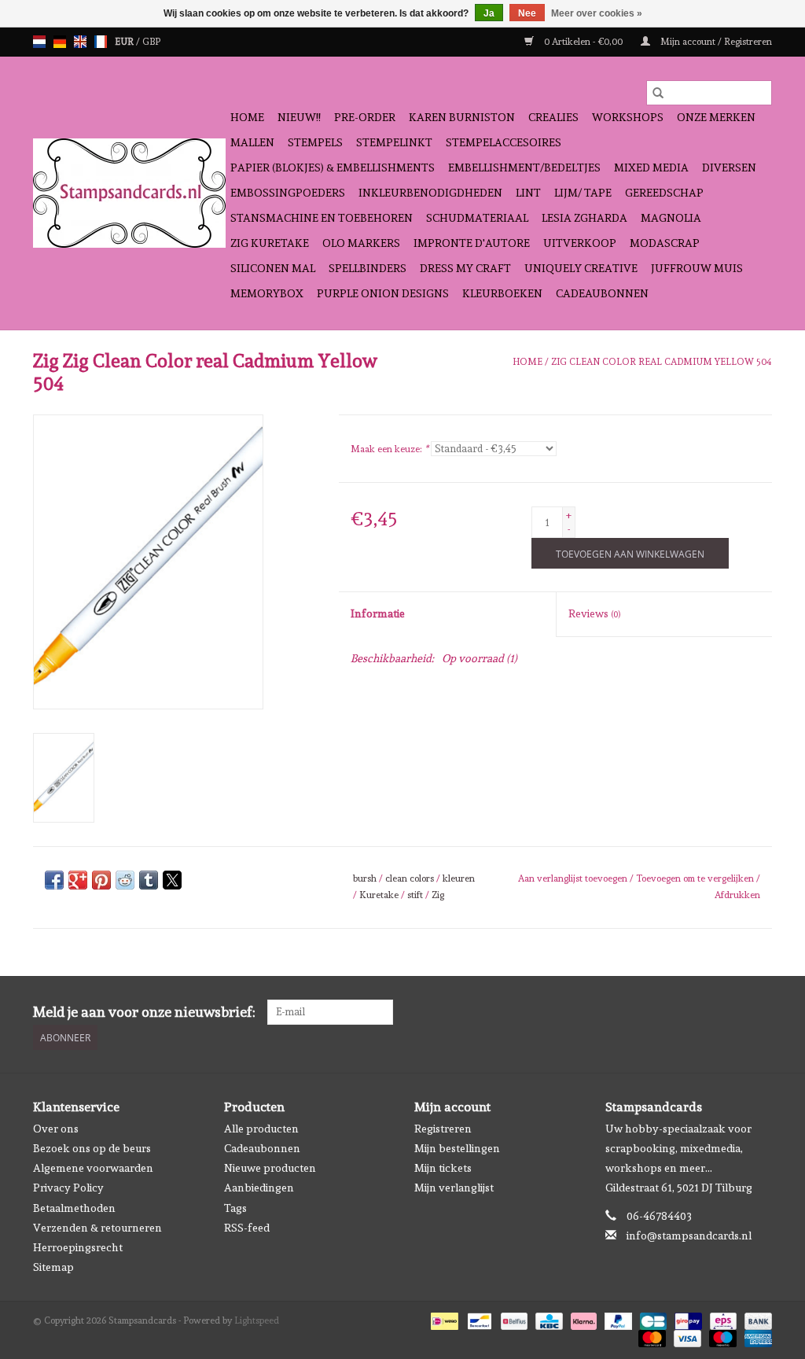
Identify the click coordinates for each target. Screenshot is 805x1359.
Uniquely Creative (581, 268)
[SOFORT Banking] (582, 1318)
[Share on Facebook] (54, 880)
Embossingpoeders (287, 192)
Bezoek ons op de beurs (92, 1148)
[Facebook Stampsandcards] (731, 1012)
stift (415, 894)
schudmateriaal (477, 218)
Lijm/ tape (583, 192)
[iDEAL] (442, 1318)
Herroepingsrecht (78, 1247)
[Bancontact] (478, 1318)
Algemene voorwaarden (93, 1168)
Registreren (443, 1128)
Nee (527, 13)
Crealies (553, 117)
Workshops (627, 117)
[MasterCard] (650, 1336)
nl (39, 41)
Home (247, 117)
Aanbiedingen (259, 1187)
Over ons (56, 1128)
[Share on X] (172, 880)
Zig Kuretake (269, 243)
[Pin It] (101, 880)
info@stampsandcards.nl (689, 1235)
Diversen (729, 167)
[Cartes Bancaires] (651, 1318)
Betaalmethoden (74, 1208)
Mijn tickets (443, 1168)
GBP (151, 41)
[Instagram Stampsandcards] (759, 1012)
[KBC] (547, 1318)
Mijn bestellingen (457, 1148)
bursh (365, 878)
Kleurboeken (502, 293)
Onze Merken (716, 117)
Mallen (252, 142)
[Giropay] (686, 1318)
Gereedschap (664, 192)
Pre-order (364, 117)
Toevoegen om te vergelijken (696, 878)
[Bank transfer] (755, 1318)
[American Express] (755, 1336)
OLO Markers (361, 243)
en (80, 41)
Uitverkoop (579, 243)
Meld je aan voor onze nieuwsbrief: (144, 1012)
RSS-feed (247, 1227)
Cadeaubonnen (602, 293)
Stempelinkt (394, 142)
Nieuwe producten (270, 1168)
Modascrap (665, 243)
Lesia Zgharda (584, 218)
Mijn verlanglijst (454, 1187)
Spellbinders (367, 268)
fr (100, 41)
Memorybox (266, 293)
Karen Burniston (462, 117)
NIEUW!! (299, 117)
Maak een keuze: (389, 449)
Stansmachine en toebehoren (321, 218)
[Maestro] (721, 1336)
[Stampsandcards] (129, 193)
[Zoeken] (658, 92)
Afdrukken (737, 894)
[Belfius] (512, 1318)
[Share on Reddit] (125, 880)
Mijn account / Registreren (715, 41)
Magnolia (671, 218)
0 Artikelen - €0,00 (583, 41)
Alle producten (261, 1128)
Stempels (315, 142)
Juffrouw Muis (697, 268)
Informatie (378, 613)
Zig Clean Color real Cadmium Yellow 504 (661, 361)
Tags (235, 1208)
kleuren (459, 878)
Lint (528, 192)
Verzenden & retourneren (97, 1227)
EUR (125, 41)
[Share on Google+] (77, 880)
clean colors (409, 878)
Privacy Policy (68, 1187)
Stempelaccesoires (503, 142)
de (59, 41)
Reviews (594, 613)
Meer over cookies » (596, 13)
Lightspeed (256, 1320)
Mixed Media (651, 167)
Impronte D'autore (472, 243)
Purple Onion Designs (383, 293)
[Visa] (686, 1336)
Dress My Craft (465, 268)
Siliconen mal (272, 268)
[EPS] (721, 1318)
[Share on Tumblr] (148, 880)
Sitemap (53, 1267)
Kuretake (379, 894)
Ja (488, 13)
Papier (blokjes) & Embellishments (332, 167)
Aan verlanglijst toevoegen (574, 878)
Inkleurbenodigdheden (430, 192)
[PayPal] (616, 1318)
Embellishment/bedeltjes (524, 167)
